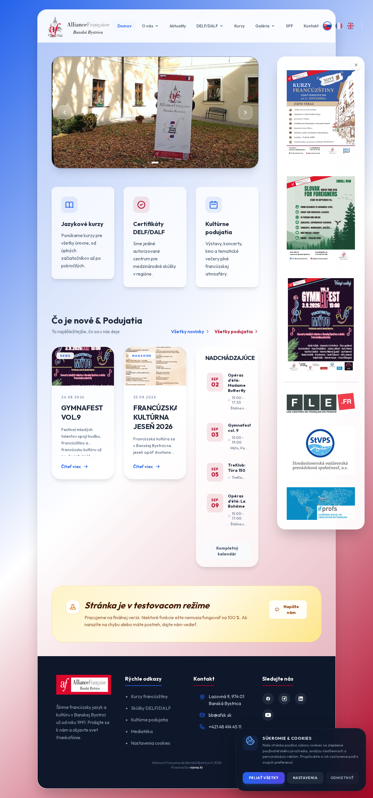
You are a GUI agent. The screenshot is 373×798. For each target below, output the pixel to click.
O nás (147, 26)
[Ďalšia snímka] (245, 112)
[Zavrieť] (356, 65)
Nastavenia (305, 778)
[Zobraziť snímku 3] (162, 162)
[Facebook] (268, 699)
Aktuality (178, 26)
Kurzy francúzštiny (149, 696)
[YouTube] (268, 715)
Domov (124, 26)
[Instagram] (284, 699)
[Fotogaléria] (186, 112)
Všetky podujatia (233, 331)
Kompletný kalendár (227, 551)
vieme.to (196, 767)
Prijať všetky (264, 778)
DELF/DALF (207, 26)
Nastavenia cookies (150, 743)
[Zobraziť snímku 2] (155, 162)
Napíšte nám (291, 609)
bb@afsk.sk (220, 715)
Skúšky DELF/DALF (151, 708)
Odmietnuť (342, 778)
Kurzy (239, 26)
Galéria (262, 26)
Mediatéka (142, 731)
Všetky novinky (187, 331)
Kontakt (311, 26)
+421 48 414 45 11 (225, 727)
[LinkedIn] (301, 699)
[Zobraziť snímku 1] (148, 162)
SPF (289, 26)
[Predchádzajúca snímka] (65, 112)
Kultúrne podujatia (149, 720)
